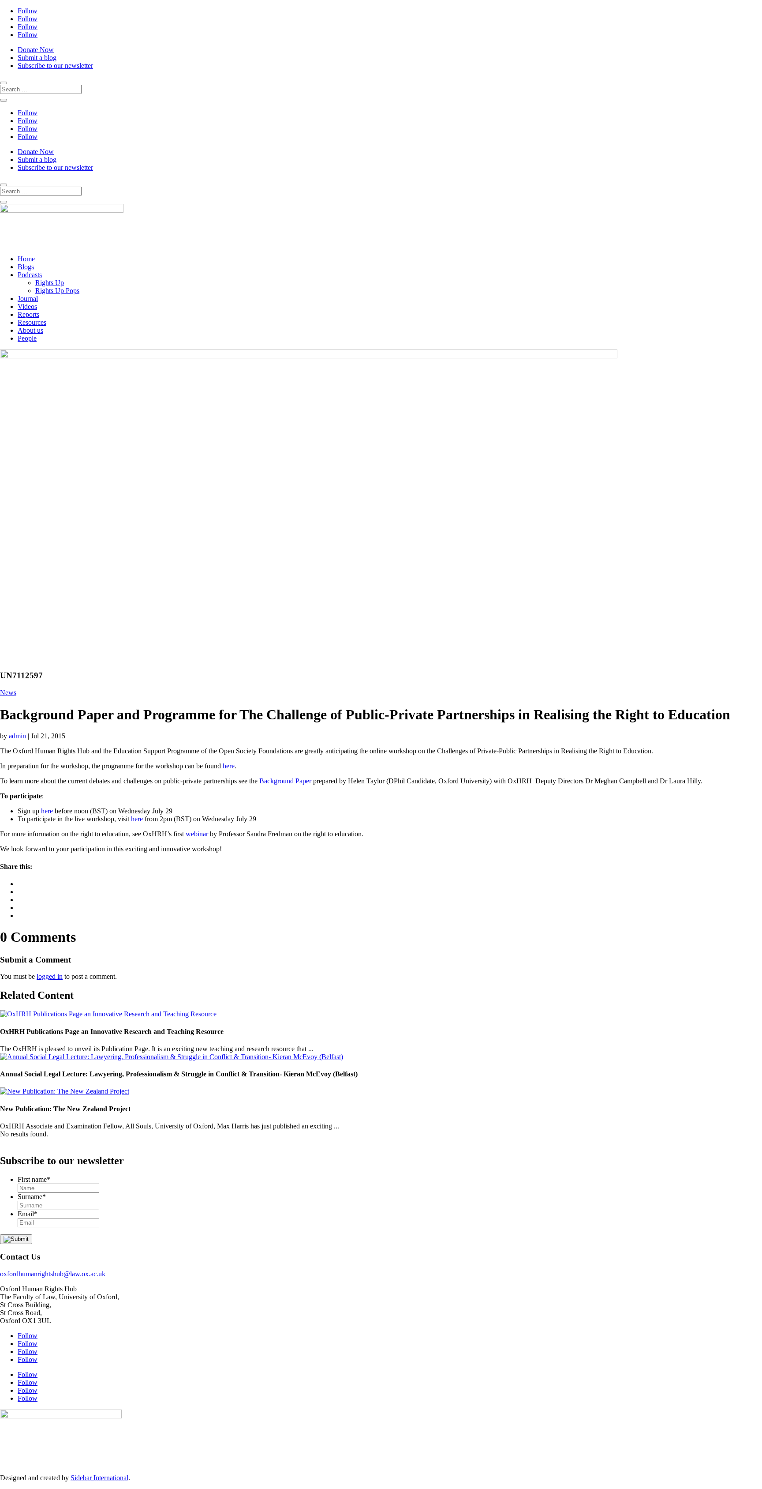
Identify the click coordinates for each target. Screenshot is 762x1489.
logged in (50, 976)
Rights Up (49, 282)
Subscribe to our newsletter (55, 65)
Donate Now (36, 49)
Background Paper (285, 781)
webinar (197, 834)
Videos (27, 306)
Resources (32, 322)
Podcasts (30, 274)
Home (26, 259)
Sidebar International (99, 1477)
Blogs (26, 267)
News (8, 692)
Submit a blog (37, 57)
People (27, 338)
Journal (28, 298)
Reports (28, 314)
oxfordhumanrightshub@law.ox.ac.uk (52, 1274)
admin (17, 736)
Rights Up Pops (57, 290)
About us (30, 330)
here (229, 766)
